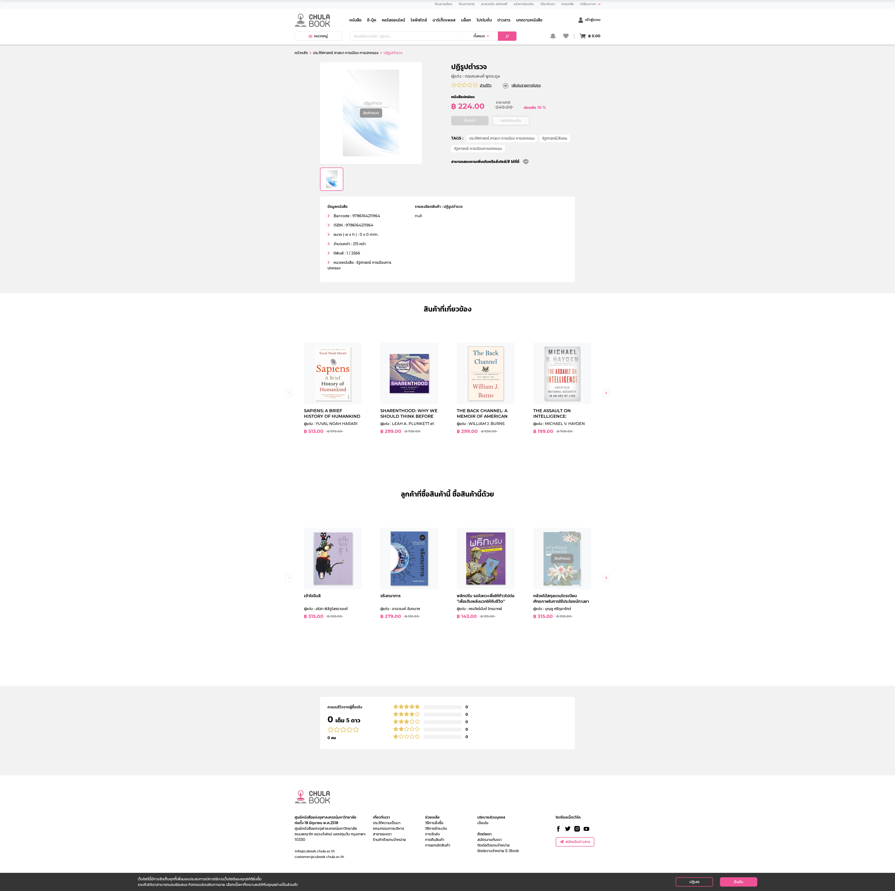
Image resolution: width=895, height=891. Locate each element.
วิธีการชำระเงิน (436, 828)
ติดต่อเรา (484, 834)
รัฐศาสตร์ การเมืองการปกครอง (478, 148)
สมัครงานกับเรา (489, 839)
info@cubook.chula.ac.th (315, 851)
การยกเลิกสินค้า (437, 845)
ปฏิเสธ (694, 882)
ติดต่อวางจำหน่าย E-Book (498, 851)
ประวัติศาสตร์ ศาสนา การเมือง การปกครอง (502, 138)
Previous (289, 393)
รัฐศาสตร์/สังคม (554, 138)
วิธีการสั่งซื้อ (434, 823)
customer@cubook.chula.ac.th (319, 856)
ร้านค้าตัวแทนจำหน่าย (389, 839)
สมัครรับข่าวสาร (577, 842)
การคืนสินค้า (434, 839)
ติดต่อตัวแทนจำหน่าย (493, 845)
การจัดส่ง (432, 834)
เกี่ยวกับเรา (381, 817)
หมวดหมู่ (321, 36)
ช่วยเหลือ (432, 817)
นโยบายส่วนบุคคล (491, 817)
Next (606, 393)
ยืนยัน (738, 882)
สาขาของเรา (382, 834)
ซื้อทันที (469, 120)
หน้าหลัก (301, 53)
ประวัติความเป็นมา (386, 823)
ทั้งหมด (479, 36)
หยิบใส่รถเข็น (511, 120)
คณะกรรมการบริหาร (388, 828)
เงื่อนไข (482, 823)
